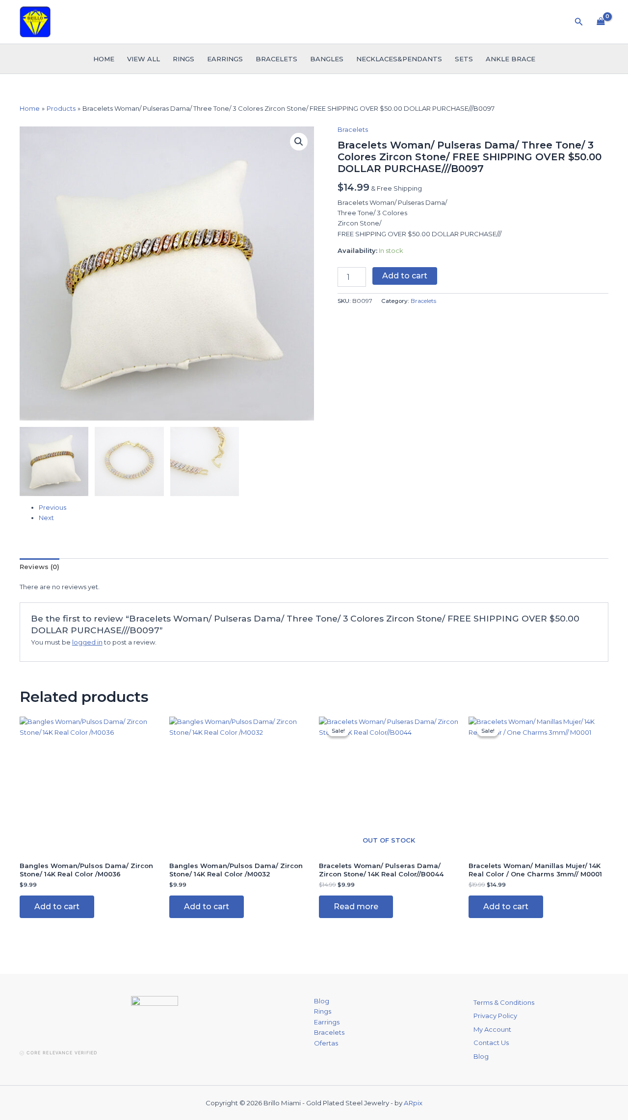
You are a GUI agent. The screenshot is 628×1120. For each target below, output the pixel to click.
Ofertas (326, 1043)
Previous (52, 507)
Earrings (225, 59)
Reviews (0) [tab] (39, 567)
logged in (87, 642)
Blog (321, 1001)
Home (103, 59)
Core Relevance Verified (61, 1052)
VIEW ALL (143, 59)
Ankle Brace (510, 59)
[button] (579, 22)
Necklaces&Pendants (399, 59)
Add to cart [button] (56, 906)
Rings (183, 59)
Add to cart (404, 275)
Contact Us (491, 1042)
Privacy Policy (495, 1016)
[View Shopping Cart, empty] (600, 21)
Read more (356, 906)
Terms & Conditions (503, 1002)
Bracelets (276, 59)
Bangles (326, 59)
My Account (492, 1029)
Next (46, 518)
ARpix (413, 1103)
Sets (464, 59)
